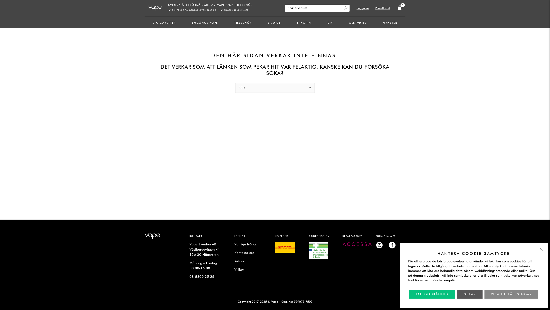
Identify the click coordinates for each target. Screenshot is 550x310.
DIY (330, 22)
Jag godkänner (432, 294)
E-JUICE (274, 22)
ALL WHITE (358, 22)
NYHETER (390, 22)
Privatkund (382, 8)
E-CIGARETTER (164, 22)
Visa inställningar (511, 294)
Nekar (470, 294)
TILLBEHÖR (243, 22)
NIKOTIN (304, 22)
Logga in (363, 8)
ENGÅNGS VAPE (205, 22)
